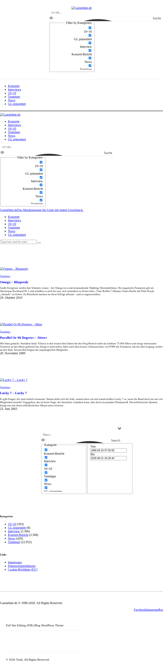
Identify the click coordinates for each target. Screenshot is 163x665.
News (11, 538)
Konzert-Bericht (18, 535)
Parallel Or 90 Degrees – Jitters (23, 338)
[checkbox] (72, 29)
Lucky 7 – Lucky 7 (13, 393)
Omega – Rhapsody (14, 282)
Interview (14, 531)
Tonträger (5, 276)
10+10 (12, 524)
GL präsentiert (17, 527)
